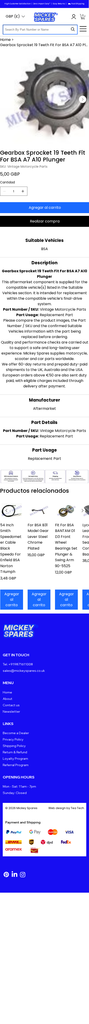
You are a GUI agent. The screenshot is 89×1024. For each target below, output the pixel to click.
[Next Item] (82, 99)
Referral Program (16, 765)
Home (7, 692)
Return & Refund (15, 752)
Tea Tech (77, 808)
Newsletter (11, 711)
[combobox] (40, 29)
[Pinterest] (6, 874)
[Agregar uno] (22, 191)
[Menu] (83, 28)
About (7, 699)
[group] (44, 556)
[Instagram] (22, 874)
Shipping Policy (14, 746)
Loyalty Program (15, 759)
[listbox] (15, 16)
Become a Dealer (16, 733)
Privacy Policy (13, 739)
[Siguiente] (82, 510)
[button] (83, 16)
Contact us (11, 705)
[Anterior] (6, 510)
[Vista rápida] (11, 511)
